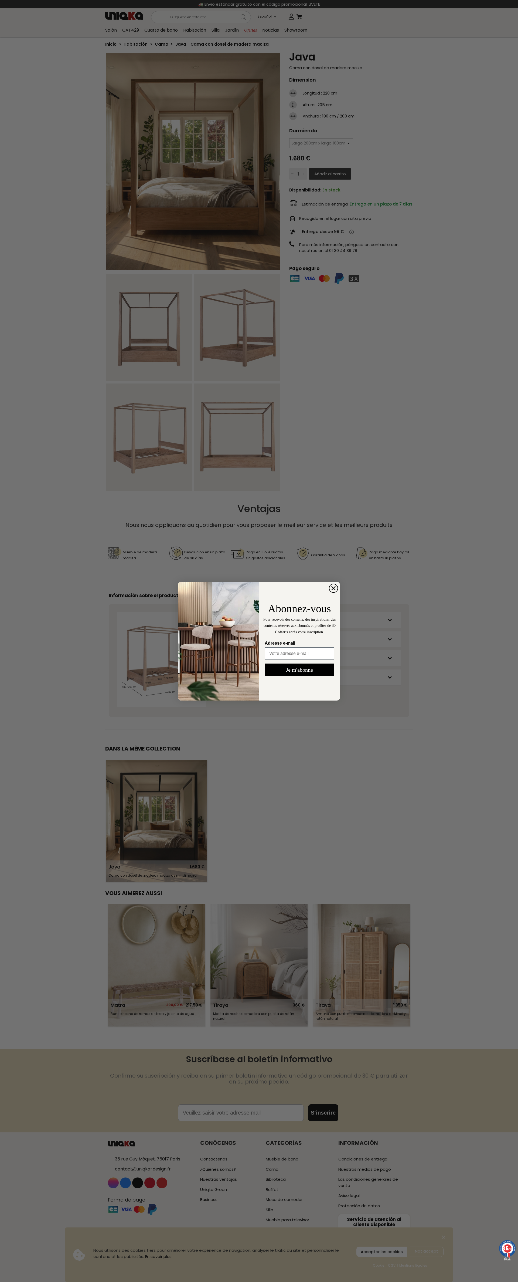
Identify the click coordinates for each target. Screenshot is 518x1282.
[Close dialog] (333, 588)
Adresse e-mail (280, 643)
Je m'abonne (299, 670)
